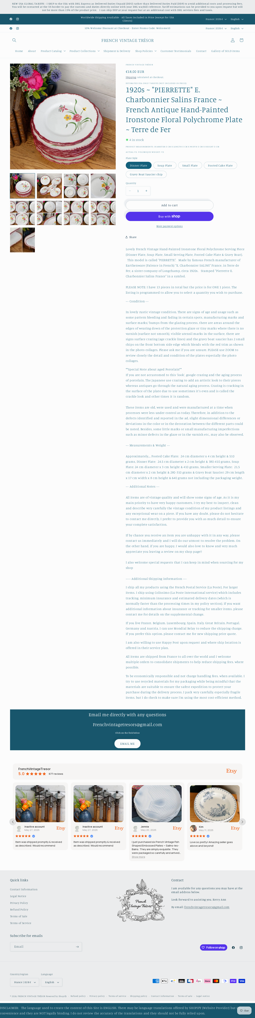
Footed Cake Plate (220, 165)
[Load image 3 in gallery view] (76, 185)
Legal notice (203, 996)
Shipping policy (138, 996)
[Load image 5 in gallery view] (22, 213)
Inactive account (34, 826)
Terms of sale (185, 996)
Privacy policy (97, 996)
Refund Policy (19, 909)
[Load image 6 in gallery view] (49, 213)
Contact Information (24, 889)
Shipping (131, 77)
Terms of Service (20, 923)
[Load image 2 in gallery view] (49, 185)
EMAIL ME (127, 743)
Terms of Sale (18, 916)
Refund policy (78, 996)
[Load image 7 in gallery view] (76, 213)
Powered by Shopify (56, 996)
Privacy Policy (19, 902)
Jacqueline (205, 826)
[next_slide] (242, 821)
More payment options (169, 225)
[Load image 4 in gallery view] (103, 185)
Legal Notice (18, 896)
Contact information (162, 996)
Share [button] (133, 237)
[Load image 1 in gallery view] (22, 185)
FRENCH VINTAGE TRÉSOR (32, 996)
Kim (143, 826)
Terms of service (117, 996)
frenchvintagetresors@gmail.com (207, 907)
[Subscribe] (77, 946)
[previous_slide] (12, 821)
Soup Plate (165, 165)
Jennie (87, 826)
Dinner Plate (138, 165)
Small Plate (190, 165)
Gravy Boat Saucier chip (146, 174)
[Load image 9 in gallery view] (22, 239)
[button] (14, 40)
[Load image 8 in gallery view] (103, 213)
